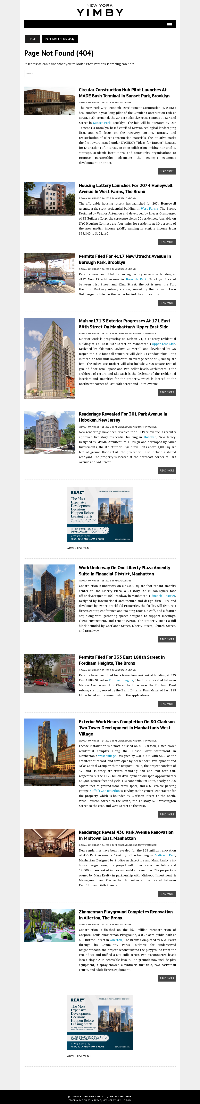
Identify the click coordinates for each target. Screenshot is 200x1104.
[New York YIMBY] (100, 10)
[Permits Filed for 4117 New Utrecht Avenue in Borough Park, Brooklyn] (49, 290)
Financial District (163, 596)
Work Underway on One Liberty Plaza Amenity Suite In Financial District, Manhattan (124, 570)
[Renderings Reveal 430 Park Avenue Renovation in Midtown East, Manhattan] (49, 855)
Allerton (116, 940)
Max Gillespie (123, 102)
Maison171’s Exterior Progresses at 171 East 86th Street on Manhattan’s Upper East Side (124, 324)
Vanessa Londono (125, 198)
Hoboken (150, 437)
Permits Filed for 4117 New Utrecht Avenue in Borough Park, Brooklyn (125, 259)
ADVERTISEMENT (79, 548)
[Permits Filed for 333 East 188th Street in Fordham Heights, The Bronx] (49, 690)
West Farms (149, 208)
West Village (107, 756)
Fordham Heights (121, 680)
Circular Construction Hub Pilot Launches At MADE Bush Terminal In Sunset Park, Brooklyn (124, 93)
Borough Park (136, 279)
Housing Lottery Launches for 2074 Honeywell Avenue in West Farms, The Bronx (125, 188)
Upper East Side (163, 344)
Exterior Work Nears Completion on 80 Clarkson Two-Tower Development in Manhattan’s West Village (127, 728)
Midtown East (165, 855)
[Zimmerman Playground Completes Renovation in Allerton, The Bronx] (49, 940)
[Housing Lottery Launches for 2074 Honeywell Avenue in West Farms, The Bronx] (49, 213)
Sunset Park (102, 123)
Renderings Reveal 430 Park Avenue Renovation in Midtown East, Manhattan (126, 835)
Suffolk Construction (105, 791)
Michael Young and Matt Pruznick (136, 333)
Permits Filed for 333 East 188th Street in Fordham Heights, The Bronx (122, 660)
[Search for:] (43, 73)
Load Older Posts (100, 1076)
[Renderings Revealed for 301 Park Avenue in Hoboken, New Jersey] (49, 451)
